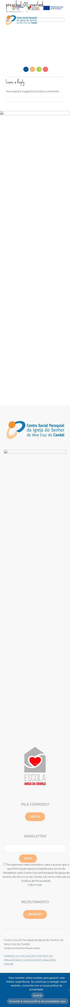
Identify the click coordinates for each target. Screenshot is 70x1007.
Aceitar (37, 995)
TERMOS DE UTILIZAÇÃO (19, 956)
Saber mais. (35, 884)
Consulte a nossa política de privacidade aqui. (37, 1001)
